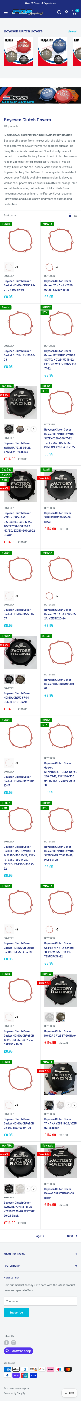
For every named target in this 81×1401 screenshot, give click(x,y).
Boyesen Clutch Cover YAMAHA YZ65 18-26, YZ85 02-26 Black (60, 1123)
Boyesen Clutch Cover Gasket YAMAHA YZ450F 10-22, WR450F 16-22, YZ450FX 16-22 (59, 949)
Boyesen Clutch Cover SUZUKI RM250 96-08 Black (57, 517)
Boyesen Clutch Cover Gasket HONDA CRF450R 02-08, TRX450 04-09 (19, 1123)
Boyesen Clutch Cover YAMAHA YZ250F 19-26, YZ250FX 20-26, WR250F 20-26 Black (19, 1209)
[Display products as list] (75, 215)
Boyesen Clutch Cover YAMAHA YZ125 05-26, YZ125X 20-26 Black (17, 447)
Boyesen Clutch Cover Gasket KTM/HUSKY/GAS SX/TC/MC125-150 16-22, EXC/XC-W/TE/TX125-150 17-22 (60, 359)
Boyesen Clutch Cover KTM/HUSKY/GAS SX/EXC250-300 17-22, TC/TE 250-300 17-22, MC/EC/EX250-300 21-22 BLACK (19, 523)
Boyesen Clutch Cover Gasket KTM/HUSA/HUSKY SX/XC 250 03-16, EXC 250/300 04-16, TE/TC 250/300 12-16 (60, 774)
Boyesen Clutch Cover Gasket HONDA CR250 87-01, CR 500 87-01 (19, 285)
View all (72, 31)
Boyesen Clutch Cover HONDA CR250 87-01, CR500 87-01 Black (17, 697)
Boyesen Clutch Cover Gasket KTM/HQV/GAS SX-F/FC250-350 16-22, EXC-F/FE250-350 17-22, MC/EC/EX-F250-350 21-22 (20, 857)
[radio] (9, 267)
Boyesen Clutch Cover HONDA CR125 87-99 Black (60, 1033)
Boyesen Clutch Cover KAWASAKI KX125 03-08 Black (59, 1193)
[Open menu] (6, 12)
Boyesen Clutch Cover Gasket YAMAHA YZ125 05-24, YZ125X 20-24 (60, 614)
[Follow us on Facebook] (6, 1342)
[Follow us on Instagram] (13, 1342)
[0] (74, 12)
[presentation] (33, 429)
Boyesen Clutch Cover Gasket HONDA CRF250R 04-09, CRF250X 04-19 (19, 947)
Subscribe (16, 1312)
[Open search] (59, 12)
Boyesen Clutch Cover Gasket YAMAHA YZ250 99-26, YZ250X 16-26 (58, 285)
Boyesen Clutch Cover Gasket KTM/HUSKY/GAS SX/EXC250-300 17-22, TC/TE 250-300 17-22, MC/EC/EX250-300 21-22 (59, 438)
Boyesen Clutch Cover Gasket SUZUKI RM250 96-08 (60, 684)
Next (70, 1236)
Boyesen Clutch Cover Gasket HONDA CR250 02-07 (19, 614)
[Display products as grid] (69, 215)
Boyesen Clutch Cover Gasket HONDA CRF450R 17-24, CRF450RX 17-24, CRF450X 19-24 (19, 1037)
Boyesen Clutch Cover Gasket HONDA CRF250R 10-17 (19, 781)
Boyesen (9, 275)
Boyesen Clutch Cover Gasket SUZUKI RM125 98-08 (19, 355)
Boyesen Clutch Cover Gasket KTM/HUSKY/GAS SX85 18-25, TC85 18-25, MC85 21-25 (59, 853)
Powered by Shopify (14, 1393)
